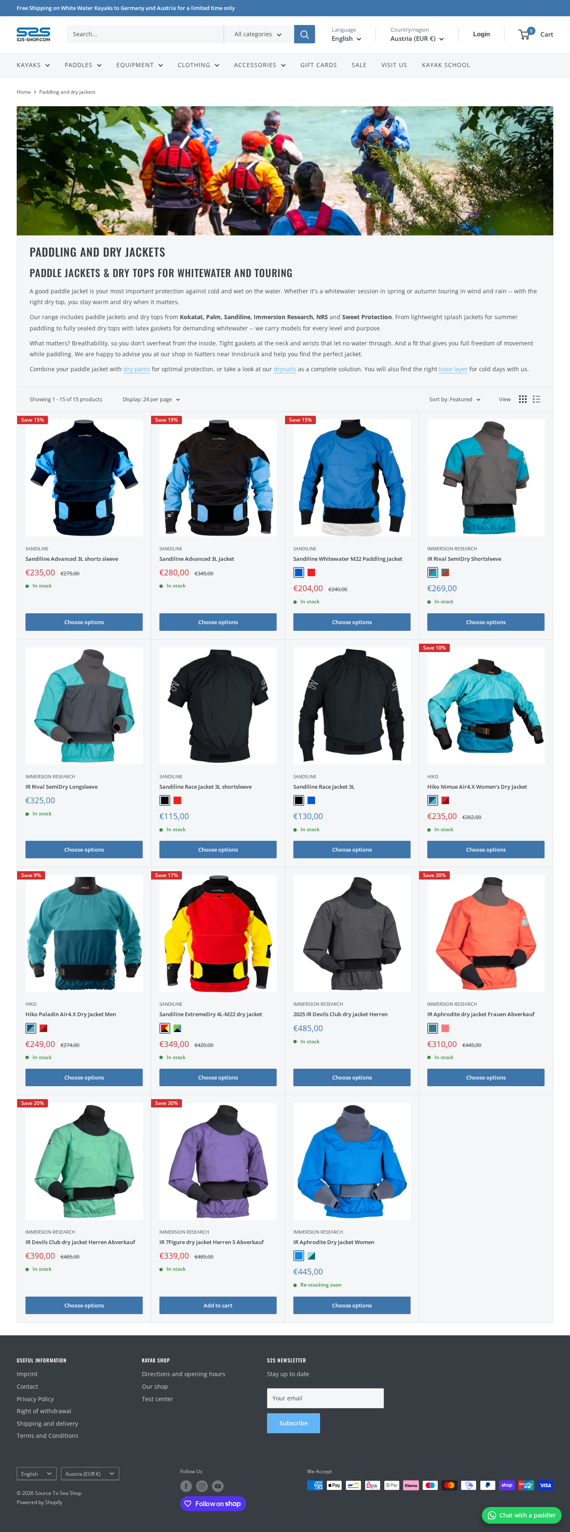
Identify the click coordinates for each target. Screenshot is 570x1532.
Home (24, 91)
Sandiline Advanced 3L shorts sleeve (71, 558)
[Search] (304, 34)
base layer (453, 369)
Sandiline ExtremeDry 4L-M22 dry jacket (210, 1014)
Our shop (155, 1386)
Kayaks (29, 65)
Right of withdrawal (44, 1411)
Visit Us (394, 65)
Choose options (84, 622)
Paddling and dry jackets (67, 91)
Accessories (255, 65)
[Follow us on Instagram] (202, 1486)
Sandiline (36, 548)
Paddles (79, 65)
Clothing (194, 65)
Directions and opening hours (183, 1374)
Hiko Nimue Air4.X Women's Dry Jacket (477, 786)
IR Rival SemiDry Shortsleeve (464, 558)
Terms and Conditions (47, 1436)
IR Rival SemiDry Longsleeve (61, 786)
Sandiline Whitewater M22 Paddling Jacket (347, 558)
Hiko (433, 776)
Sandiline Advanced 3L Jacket (196, 558)
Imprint (27, 1374)
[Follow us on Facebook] (186, 1486)
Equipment (135, 65)
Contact (27, 1386)
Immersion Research (452, 548)
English (29, 1473)
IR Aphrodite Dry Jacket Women (333, 1242)
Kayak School (446, 65)
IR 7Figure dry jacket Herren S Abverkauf (211, 1242)
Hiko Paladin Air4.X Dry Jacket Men (70, 1014)
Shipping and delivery (47, 1423)
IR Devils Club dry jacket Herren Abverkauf (80, 1242)
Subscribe (294, 1423)
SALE (359, 65)
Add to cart (218, 1305)
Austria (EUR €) (83, 1473)
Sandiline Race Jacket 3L (324, 786)
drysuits (285, 369)
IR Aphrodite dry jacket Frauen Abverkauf (481, 1014)
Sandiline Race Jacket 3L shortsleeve (205, 786)
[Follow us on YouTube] (218, 1486)
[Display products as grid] (523, 399)
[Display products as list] (536, 399)
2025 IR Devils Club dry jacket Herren (340, 1014)
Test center (157, 1399)
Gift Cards (318, 65)
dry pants (137, 369)
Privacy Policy (35, 1399)
